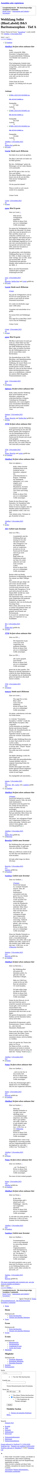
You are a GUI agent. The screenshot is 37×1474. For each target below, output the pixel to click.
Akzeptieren (9, 1469)
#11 (6, 783)
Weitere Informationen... (21, 1469)
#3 (6, 279)
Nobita (34, 1299)
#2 (6, 202)
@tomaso (12, 796)
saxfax (21, 453)
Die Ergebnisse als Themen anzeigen (22, 1400)
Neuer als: (5, 1389)
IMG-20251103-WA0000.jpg (16, 99)
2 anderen (26, 785)
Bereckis (8, 281)
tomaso (8, 691)
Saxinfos (8, 1365)
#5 (6, 383)
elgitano (8, 389)
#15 (6, 1059)
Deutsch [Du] (9, 1423)
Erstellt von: (6, 1380)
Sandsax (7, 870)
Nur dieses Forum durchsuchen (23, 1397)
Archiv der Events (15, 1348)
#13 (6, 868)
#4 (6, 331)
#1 (6, 143)
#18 (6, 1183)
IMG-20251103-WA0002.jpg (16, 130)
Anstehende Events (15, 1346)
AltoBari (6, 34)
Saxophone (21, 32)
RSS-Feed (8, 1434)
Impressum (8, 1439)
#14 (6, 954)
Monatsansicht (13, 1342)
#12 (6, 833)
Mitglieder (8, 1350)
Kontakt (7, 1426)
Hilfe (6, 1428)
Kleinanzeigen (9, 1367)
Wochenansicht (14, 1344)
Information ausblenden (12, 1471)
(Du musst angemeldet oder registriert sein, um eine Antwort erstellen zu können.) (17, 1283)
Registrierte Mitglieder (16, 1361)
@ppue (11, 291)
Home (7, 1306)
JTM (7, 424)
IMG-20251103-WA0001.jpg (16, 114)
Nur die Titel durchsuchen (21, 1377)
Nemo (7, 418)
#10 (6, 686)
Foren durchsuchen (15, 1316)
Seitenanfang (9, 1432)
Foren (7, 1319)
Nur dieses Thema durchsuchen (23, 1395)
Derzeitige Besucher (15, 1363)
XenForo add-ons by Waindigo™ (12, 1448)
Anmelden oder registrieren (12, 3)
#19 (6, 1227)
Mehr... (9, 1415)
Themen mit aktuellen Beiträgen (19, 1317)
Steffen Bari (9, 145)
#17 (6, 1154)
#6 (6, 416)
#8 (6, 523)
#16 (6, 1093)
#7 (6, 451)
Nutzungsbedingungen (12, 1437)
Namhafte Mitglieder (16, 1359)
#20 (6, 1277)
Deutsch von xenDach (22, 1446)
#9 (6, 626)
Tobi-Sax (8, 785)
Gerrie (7, 151)
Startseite (8, 1430)
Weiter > (10, 39)
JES (6, 529)
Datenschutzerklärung (12, 1441)
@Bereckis (12, 947)
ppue (6, 278)
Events (7, 1333)
